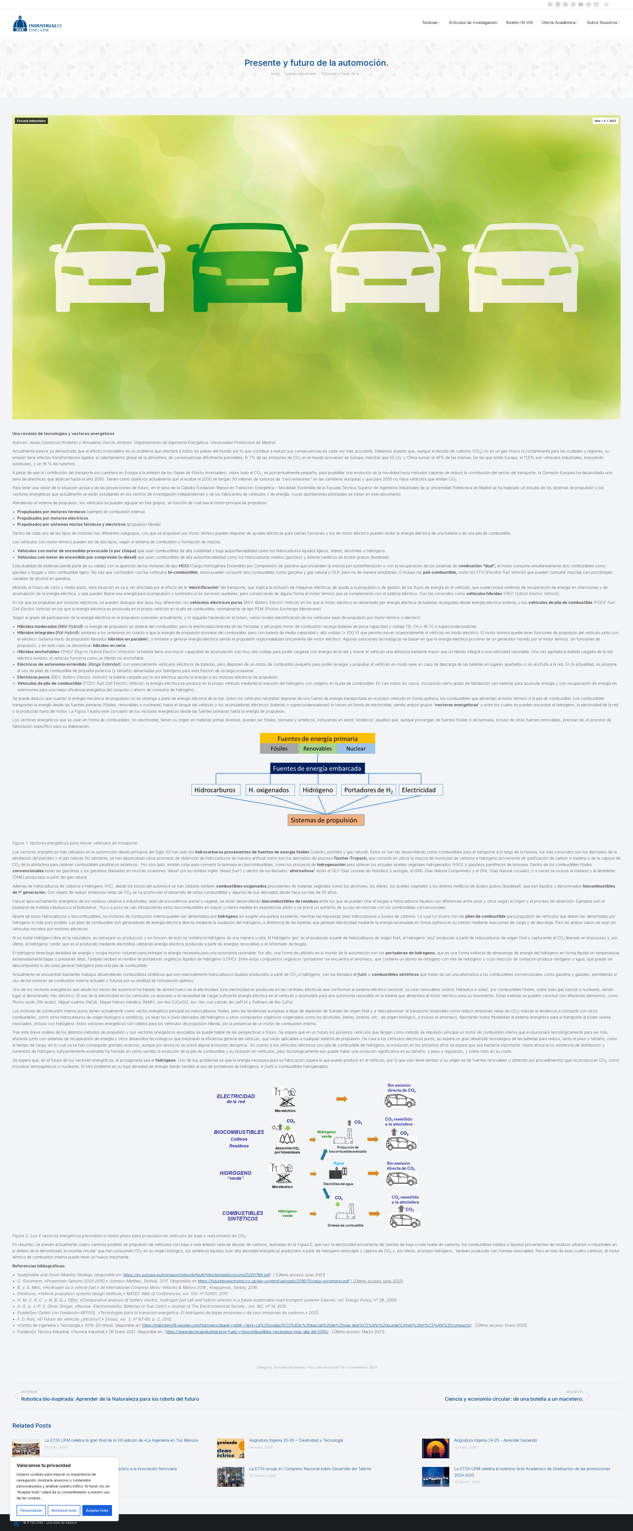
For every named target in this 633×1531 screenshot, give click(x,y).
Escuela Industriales (31, 121)
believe (71, 1523)
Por (326, 1367)
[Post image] (26, 1448)
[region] (64, 1489)
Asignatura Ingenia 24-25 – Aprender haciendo (495, 1440)
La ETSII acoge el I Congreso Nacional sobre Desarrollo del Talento (310, 1468)
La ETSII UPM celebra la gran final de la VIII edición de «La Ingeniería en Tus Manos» (121, 1440)
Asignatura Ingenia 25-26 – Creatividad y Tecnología (296, 1440)
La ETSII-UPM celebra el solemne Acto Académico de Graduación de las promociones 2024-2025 (532, 1472)
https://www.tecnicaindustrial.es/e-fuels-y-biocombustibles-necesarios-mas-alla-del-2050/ (247, 1331)
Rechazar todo (64, 1510)
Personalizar (31, 1510)
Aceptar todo (97, 1510)
